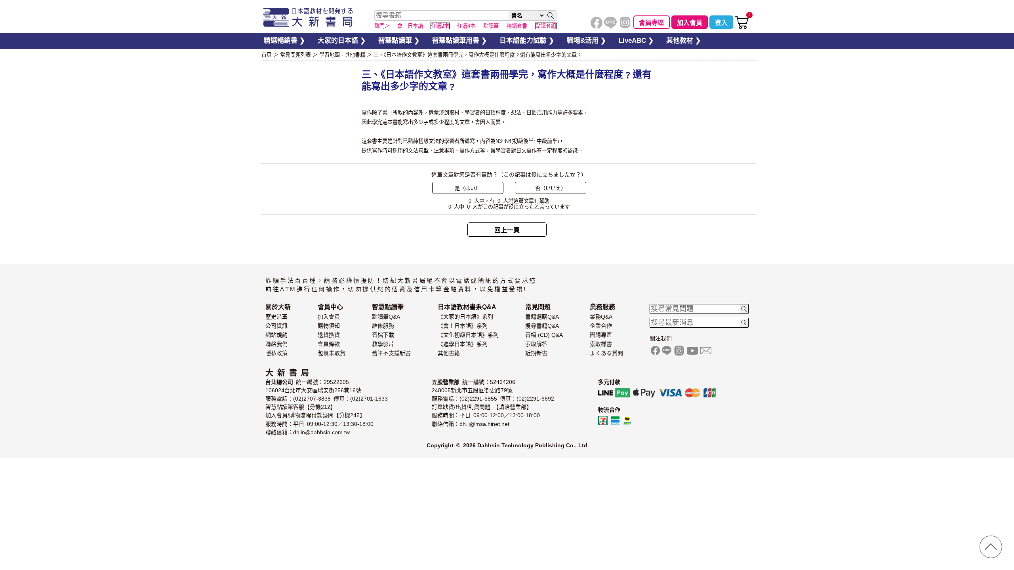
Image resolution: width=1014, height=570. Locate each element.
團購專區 (601, 335)
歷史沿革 (276, 317)
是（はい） (467, 188)
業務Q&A (601, 317)
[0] (742, 27)
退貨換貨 (329, 335)
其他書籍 (449, 353)
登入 (721, 22)
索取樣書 (601, 344)
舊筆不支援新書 (391, 353)
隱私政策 (276, 353)
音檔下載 (383, 335)
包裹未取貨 (331, 353)
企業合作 (601, 326)
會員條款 (329, 344)
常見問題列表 (295, 55)
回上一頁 (507, 230)
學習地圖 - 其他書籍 (342, 55)
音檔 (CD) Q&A (544, 335)
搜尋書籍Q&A (542, 326)
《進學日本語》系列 (463, 344)
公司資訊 (276, 326)
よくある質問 (606, 353)
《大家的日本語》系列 (465, 317)
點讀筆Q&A (386, 317)
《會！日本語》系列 (463, 326)
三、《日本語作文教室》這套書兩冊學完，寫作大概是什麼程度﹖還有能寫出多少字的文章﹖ (478, 55)
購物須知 (329, 326)
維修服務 (383, 326)
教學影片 (383, 344)
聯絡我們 (276, 344)
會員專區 (651, 22)
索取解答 (536, 344)
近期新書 (536, 353)
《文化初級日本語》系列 (468, 335)
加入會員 (689, 22)
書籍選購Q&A (542, 317)
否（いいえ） (550, 188)
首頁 (266, 55)
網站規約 (276, 335)
